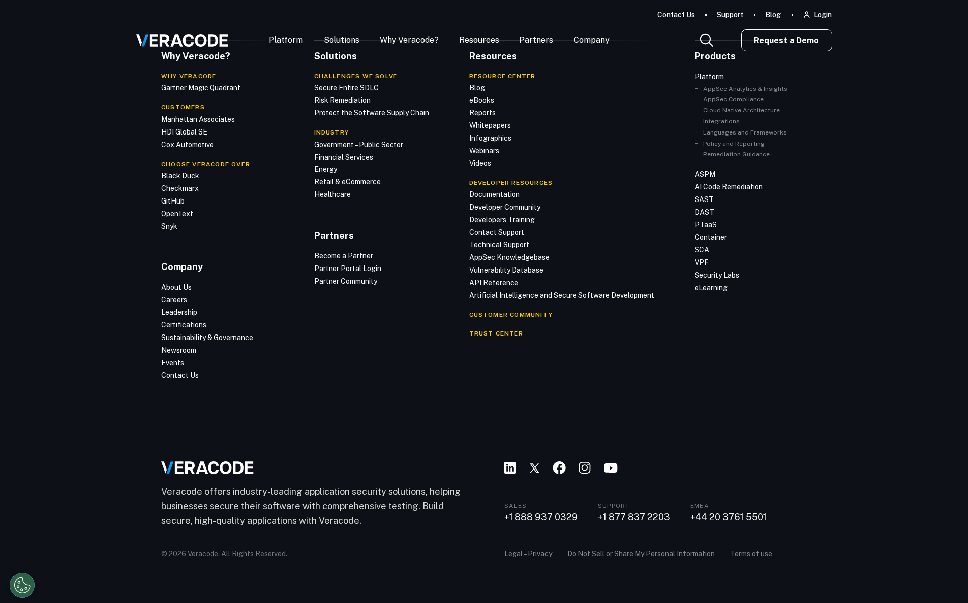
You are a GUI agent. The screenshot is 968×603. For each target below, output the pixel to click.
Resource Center (502, 76)
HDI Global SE (184, 132)
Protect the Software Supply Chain (371, 113)
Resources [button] (479, 40)
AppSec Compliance (733, 99)
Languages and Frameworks (745, 132)
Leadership (179, 312)
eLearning (711, 288)
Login (823, 15)
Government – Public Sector (358, 145)
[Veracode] (178, 36)
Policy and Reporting (734, 143)
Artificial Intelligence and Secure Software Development (561, 295)
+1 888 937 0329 (541, 517)
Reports (482, 113)
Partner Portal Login (347, 268)
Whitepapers (490, 125)
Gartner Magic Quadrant (200, 88)
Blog (773, 15)
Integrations (721, 121)
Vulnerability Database (506, 270)
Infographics (490, 138)
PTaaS (706, 225)
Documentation (494, 194)
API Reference (493, 283)
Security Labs (717, 275)
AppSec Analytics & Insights (745, 88)
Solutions (341, 40)
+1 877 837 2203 (634, 517)
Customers (183, 107)
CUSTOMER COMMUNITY (511, 314)
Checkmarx (180, 188)
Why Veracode (188, 76)
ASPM (705, 174)
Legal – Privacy (528, 554)
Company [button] (592, 40)
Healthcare (332, 194)
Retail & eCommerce (347, 182)
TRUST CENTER (496, 333)
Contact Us (676, 15)
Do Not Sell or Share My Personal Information (641, 554)
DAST (704, 212)
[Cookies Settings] (22, 585)
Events (172, 363)
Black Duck (180, 176)
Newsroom (178, 350)
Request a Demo (786, 40)
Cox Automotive (187, 145)
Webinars (484, 151)
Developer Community (504, 207)
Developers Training (502, 220)
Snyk (169, 226)
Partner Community (345, 281)
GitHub (173, 201)
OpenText (177, 214)
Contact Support (496, 232)
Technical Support (499, 245)
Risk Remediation (342, 100)
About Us (176, 287)
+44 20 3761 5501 (728, 517)
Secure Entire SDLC (346, 88)
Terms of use (751, 554)
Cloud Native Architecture (741, 110)
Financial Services (343, 157)
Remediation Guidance (736, 154)
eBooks (481, 100)
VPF (702, 262)
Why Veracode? (409, 40)
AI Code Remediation (729, 187)
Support (730, 15)
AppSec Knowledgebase (509, 257)
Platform (286, 40)
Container (711, 237)
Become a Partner (343, 256)
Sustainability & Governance (207, 337)
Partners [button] (536, 40)
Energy (325, 169)
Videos (480, 163)
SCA (702, 250)
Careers (174, 300)
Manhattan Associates (198, 119)
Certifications (183, 325)
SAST (704, 199)
